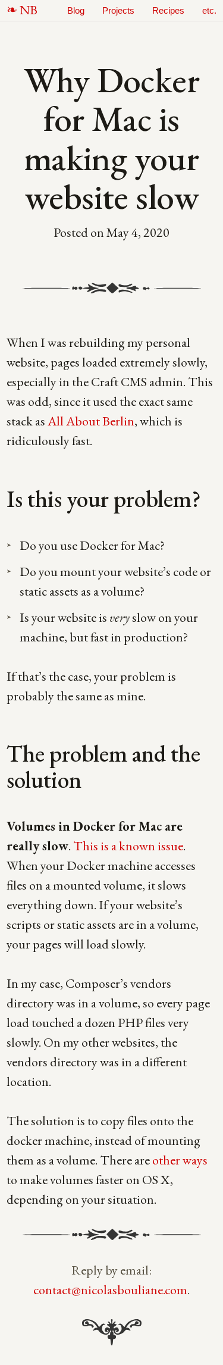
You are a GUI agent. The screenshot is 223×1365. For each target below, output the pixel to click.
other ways (180, 1160)
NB (28, 9)
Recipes (168, 10)
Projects (118, 10)
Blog (75, 10)
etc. (209, 10)
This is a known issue (128, 845)
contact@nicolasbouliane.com (110, 1289)
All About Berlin (91, 421)
